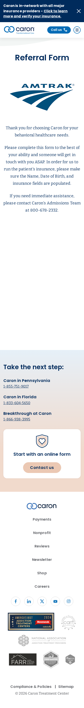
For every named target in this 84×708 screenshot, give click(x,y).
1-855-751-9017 (16, 386)
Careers (42, 586)
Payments (42, 519)
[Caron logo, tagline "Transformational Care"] (19, 29)
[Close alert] (79, 11)
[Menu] (77, 30)
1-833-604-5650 (16, 403)
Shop (42, 573)
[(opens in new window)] (23, 660)
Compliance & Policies (31, 686)
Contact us (42, 467)
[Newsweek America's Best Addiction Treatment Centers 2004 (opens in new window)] (31, 622)
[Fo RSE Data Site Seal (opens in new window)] (51, 660)
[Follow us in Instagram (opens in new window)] (68, 601)
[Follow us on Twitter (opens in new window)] (42, 601)
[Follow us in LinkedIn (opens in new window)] (29, 601)
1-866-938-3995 (16, 419)
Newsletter (42, 559)
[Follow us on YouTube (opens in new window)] (55, 601)
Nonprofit (42, 532)
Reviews (42, 546)
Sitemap (66, 686)
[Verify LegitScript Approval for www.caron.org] (70, 660)
